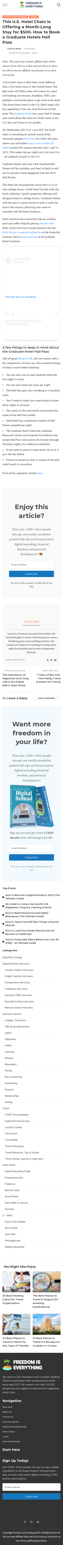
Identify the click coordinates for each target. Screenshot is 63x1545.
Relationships (12, 1095)
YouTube (9, 1209)
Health (8, 1045)
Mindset (9, 1058)
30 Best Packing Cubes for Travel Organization (12, 1299)
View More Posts (31, 625)
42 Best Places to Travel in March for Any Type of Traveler (15, 1342)
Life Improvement (11, 1014)
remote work (47, 223)
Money (8, 1070)
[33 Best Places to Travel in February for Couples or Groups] (47, 1324)
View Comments (46, 698)
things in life (25, 358)
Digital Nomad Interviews (15, 963)
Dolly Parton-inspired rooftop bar (21, 232)
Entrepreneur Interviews (17, 982)
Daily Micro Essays (12, 957)
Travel (34, 17)
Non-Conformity (13, 1076)
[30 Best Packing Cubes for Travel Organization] (16, 1281)
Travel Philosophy (14, 1146)
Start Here (10, 1234)
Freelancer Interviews (16, 988)
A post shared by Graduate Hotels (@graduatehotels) (31, 340)
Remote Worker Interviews (19, 1007)
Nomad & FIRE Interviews (18, 995)
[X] (48, 660)
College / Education (15, 1020)
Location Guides (13, 1127)
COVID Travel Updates (15, 17)
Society (9, 1102)
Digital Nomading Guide (17, 1171)
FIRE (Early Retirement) (17, 1026)
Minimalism (11, 1064)
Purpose (9, 1089)
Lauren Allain (14, 49)
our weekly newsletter (37, 534)
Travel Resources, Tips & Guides (22, 1152)
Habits (8, 1033)
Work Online (8, 1165)
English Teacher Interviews (19, 976)
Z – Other (7, 1215)
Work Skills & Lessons (16, 1202)
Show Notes (11, 1227)
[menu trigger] (6, 5)
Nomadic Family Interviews (19, 1001)
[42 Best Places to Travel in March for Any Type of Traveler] (16, 1324)
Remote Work (12, 1190)
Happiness (10, 1039)
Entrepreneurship (14, 1177)
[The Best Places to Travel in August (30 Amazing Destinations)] (47, 1281)
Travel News (11, 1139)
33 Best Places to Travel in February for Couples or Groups (46, 1342)
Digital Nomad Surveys (17, 1121)
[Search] (59, 5)
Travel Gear (11, 1133)
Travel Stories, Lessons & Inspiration (24, 1158)
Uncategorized (12, 1240)
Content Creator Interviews (19, 970)
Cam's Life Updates (15, 1221)
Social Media (11, 1196)
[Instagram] (51, 660)
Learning (9, 1051)
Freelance (10, 1184)
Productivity (11, 1083)
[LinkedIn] (55, 660)
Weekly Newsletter (15, 1246)
